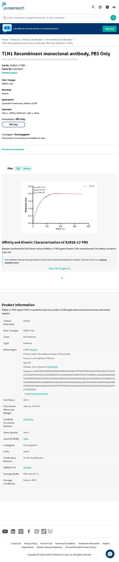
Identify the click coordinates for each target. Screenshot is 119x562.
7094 (25, 439)
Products (15, 39)
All (18, 168)
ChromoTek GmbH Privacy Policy (80, 547)
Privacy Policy (30, 543)
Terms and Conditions (65, 543)
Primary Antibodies (33, 39)
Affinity (26, 168)
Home (5, 39)
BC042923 (53, 367)
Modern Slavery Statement (49, 547)
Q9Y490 (27, 467)
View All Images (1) (59, 268)
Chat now (109, 28)
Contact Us (16, 543)
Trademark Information (89, 543)
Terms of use (46, 543)
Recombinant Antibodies (59, 39)
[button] (110, 553)
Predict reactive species (36, 393)
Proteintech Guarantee (13, 149)
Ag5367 (34, 349)
